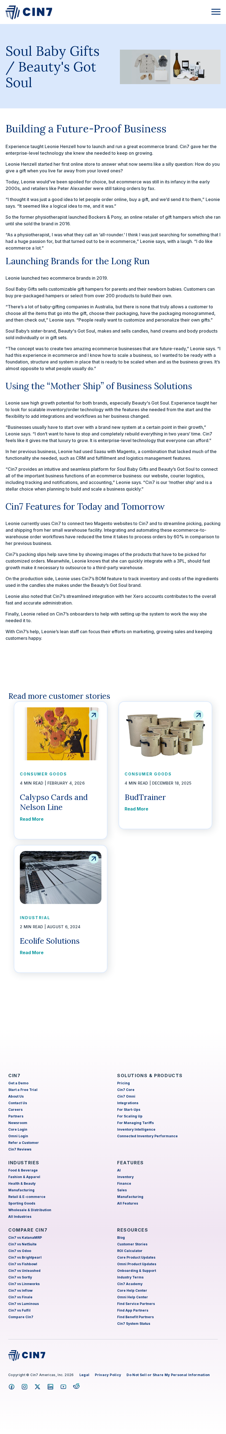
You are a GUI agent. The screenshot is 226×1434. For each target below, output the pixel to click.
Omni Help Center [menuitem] (132, 1297)
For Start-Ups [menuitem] (128, 1109)
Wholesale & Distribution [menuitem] (29, 1210)
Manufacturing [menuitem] (21, 1190)
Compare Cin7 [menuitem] (20, 1317)
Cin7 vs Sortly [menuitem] (20, 1277)
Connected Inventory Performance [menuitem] (147, 1136)
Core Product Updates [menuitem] (136, 1257)
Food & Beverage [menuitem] (23, 1170)
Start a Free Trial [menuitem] (22, 1090)
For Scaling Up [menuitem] (129, 1116)
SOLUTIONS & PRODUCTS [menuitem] (150, 1075)
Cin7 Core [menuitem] (125, 1090)
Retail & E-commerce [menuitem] (26, 1197)
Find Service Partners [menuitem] (136, 1304)
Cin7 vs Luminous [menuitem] (23, 1304)
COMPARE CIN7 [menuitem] (27, 1230)
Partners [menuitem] (15, 1116)
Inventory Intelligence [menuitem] (136, 1129)
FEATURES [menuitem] (130, 1162)
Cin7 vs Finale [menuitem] (20, 1297)
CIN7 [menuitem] (14, 1075)
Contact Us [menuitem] (17, 1103)
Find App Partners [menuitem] (132, 1310)
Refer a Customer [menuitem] (23, 1143)
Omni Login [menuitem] (18, 1136)
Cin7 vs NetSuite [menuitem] (22, 1244)
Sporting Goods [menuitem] (21, 1203)
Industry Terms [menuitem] (130, 1277)
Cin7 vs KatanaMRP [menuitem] (25, 1237)
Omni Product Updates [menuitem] (136, 1264)
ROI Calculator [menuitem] (129, 1251)
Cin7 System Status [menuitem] (133, 1323)
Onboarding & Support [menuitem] (136, 1271)
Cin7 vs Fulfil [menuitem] (19, 1310)
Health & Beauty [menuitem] (22, 1183)
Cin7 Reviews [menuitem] (19, 1149)
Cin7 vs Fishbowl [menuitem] (22, 1264)
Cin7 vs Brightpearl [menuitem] (25, 1257)
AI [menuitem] (119, 1170)
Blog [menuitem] (121, 1237)
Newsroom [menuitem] (17, 1123)
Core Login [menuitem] (17, 1129)
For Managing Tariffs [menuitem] (135, 1123)
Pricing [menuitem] (123, 1083)
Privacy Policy (108, 1375)
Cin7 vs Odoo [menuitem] (19, 1251)
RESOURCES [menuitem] (132, 1230)
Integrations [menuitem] (127, 1103)
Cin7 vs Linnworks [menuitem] (24, 1284)
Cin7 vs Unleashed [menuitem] (24, 1271)
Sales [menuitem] (122, 1190)
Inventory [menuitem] (125, 1177)
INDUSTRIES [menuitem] (23, 1162)
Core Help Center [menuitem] (132, 1290)
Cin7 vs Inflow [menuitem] (20, 1290)
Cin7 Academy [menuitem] (129, 1284)
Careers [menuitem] (15, 1109)
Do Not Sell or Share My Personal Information (168, 1375)
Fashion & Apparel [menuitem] (24, 1177)
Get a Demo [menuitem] (18, 1083)
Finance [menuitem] (124, 1183)
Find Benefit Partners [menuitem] (135, 1317)
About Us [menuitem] (16, 1096)
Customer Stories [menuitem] (132, 1244)
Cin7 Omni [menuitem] (126, 1096)
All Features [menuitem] (127, 1203)
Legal (84, 1375)
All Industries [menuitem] (19, 1216)
